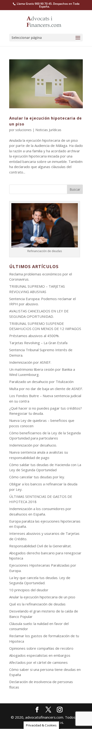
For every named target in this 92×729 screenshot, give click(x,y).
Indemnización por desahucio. (33, 445)
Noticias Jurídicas (48, 130)
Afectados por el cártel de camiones (38, 662)
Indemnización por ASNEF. (30, 362)
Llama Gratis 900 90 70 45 (34, 4)
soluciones (23, 130)
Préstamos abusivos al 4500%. (34, 335)
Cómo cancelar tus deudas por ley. (37, 477)
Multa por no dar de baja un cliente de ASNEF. (46, 388)
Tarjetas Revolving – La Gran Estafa (38, 342)
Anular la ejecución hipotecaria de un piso (42, 597)
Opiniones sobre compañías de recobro (41, 648)
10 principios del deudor (28, 590)
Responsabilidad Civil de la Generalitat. (40, 546)
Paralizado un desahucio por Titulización (41, 381)
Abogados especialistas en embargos (39, 655)
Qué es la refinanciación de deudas (37, 604)
